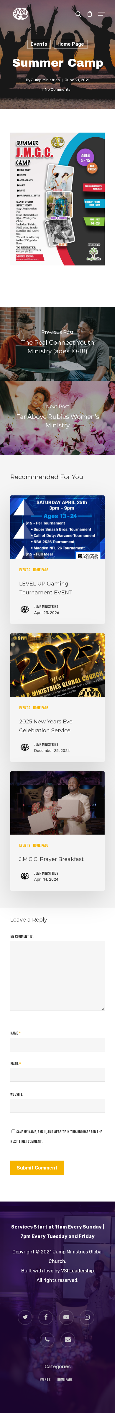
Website (16, 1094)
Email (15, 1063)
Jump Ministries (45, 80)
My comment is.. (22, 936)
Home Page (71, 44)
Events (39, 44)
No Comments (57, 89)
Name (15, 1033)
